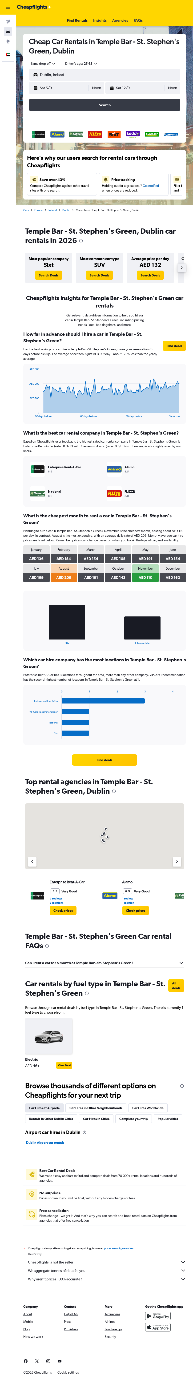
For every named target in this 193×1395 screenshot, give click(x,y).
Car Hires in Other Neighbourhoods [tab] (95, 1108)
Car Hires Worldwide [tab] (148, 1108)
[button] (8, 7)
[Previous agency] (32, 862)
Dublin (66, 210)
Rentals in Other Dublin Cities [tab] (51, 1119)
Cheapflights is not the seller (50, 1262)
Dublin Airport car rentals (45, 1142)
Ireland (52, 210)
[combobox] (43, 63)
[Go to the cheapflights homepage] (34, 7)
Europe (38, 210)
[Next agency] (177, 862)
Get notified (151, 186)
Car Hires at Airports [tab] (44, 1108)
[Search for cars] (8, 31)
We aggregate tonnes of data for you (56, 1270)
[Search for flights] (8, 21)
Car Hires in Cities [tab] (96, 1119)
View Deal (64, 1065)
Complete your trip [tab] (133, 1119)
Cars (26, 210)
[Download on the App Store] (158, 1327)
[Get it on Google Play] (158, 1316)
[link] (48, 275)
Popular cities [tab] (168, 1119)
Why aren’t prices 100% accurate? (55, 1279)
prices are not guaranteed (119, 1248)
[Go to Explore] (8, 41)
